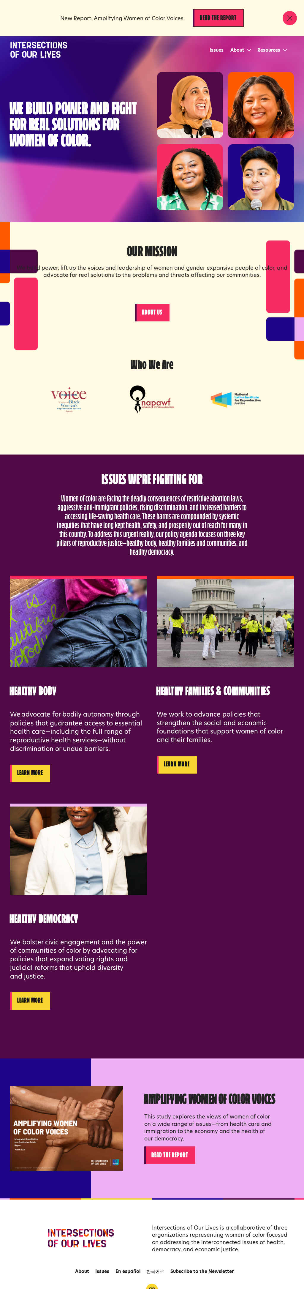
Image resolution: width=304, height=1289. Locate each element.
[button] (30, 773)
